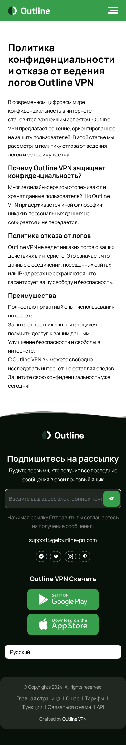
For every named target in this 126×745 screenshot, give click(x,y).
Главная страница (38, 698)
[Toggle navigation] (111, 10)
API (100, 707)
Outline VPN (74, 719)
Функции (32, 707)
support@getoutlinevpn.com (63, 539)
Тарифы (94, 698)
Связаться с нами (69, 707)
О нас (72, 698)
